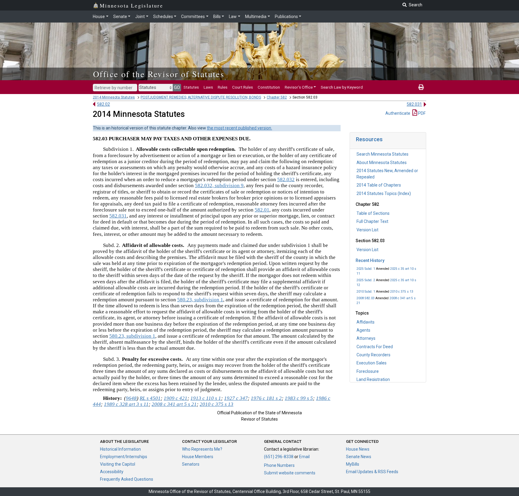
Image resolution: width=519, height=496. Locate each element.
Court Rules (242, 87)
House (99, 16)
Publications (286, 16)
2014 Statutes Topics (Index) (384, 193)
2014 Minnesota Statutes (114, 97)
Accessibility (111, 471)
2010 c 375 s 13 (401, 292)
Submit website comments (289, 472)
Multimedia (255, 16)
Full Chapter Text (372, 221)
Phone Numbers (279, 465)
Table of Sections (373, 213)
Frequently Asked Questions (126, 479)
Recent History (370, 260)
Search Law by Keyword (342, 87)
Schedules (163, 16)
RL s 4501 (150, 398)
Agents (363, 330)
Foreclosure (368, 371)
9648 (131, 398)
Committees (193, 16)
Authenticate (397, 113)
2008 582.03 (366, 298)
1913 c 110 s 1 (205, 398)
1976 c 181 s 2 (266, 398)
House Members (197, 456)
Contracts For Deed (375, 346)
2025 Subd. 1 (366, 269)
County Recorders (373, 354)
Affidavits (366, 322)
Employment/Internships (123, 456)
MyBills (352, 464)
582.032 (286, 179)
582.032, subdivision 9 (219, 185)
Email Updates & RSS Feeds (372, 471)
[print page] (421, 87)
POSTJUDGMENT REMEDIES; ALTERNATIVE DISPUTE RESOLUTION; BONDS (201, 97)
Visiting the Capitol (117, 464)
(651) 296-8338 (278, 456)
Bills (217, 16)
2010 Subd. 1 (366, 292)
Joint (140, 16)
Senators (190, 464)
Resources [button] (369, 139)
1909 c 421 (175, 398)
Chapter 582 (277, 97)
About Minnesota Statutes (382, 162)
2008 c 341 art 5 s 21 (174, 404)
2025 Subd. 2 (366, 280)
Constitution (269, 87)
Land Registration (373, 379)
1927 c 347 (236, 398)
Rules (222, 87)
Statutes (191, 87)
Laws (208, 87)
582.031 (414, 104)
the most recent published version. (239, 128)
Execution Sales (372, 363)
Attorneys (366, 338)
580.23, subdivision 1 (200, 300)
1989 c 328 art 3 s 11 (126, 404)
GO (177, 87)
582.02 (103, 104)
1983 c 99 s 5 (299, 398)
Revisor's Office (299, 87)
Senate (120, 16)
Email (304, 456)
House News (357, 449)
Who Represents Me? (202, 449)
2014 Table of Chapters (379, 185)
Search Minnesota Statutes (382, 154)
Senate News (358, 456)
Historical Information (120, 449)
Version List (367, 229)
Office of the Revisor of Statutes (158, 74)
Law (233, 16)
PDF (421, 113)
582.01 (262, 210)
